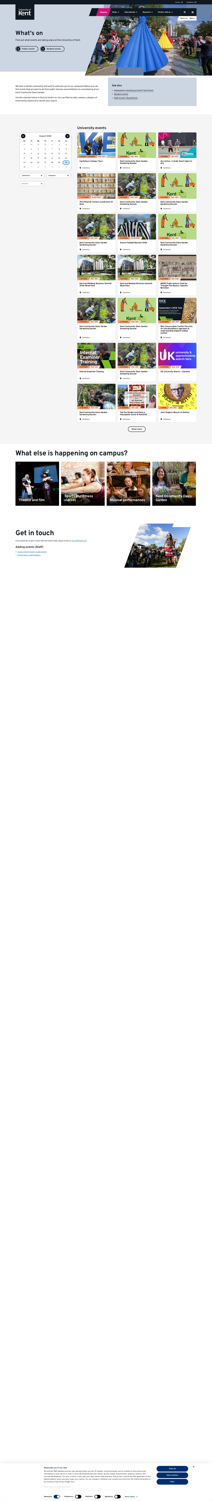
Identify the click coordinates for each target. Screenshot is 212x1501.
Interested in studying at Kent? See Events (133, 90)
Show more (137, 429)
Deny (172, 1482)
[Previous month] (23, 136)
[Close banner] (193, 1467)
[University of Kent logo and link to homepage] (24, 12)
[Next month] (67, 136)
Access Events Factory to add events (32, 552)
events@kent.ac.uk (79, 541)
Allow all (172, 1469)
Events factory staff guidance (29, 555)
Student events (121, 94)
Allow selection (172, 1475)
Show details (130, 1497)
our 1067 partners (57, 1471)
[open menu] (193, 12)
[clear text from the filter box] (41, 183)
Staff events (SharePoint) (126, 98)
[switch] (78, 1496)
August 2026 (45, 136)
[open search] (185, 12)
